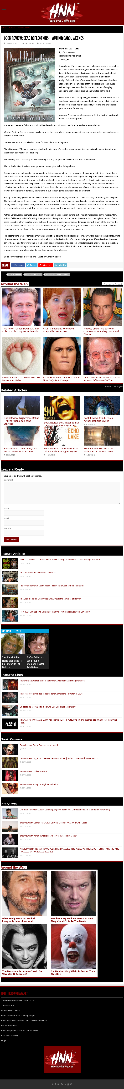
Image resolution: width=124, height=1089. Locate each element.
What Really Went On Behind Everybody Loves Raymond (18, 920)
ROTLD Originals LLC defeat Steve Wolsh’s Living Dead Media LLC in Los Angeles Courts (60, 559)
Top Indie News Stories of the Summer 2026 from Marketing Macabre (52, 681)
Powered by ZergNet (114, 386)
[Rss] (52, 1084)
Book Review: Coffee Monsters (34, 771)
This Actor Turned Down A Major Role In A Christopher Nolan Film (20, 330)
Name (6, 508)
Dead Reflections (33, 275)
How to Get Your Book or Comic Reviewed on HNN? (24, 1020)
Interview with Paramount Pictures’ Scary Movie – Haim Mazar (48, 836)
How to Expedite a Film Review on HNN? (19, 1030)
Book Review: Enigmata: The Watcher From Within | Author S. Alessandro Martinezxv (59, 758)
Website (7, 528)
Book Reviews (24, 27)
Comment (8, 480)
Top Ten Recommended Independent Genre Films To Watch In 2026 (51, 694)
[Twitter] (58, 1084)
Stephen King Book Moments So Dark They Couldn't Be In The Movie (72, 920)
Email (6, 518)
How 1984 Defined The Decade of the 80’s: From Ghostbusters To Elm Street (55, 612)
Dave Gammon (13, 43)
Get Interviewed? (9, 1025)
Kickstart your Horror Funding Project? (18, 1015)
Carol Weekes (14, 275)
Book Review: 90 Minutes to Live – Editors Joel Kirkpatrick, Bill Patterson (61, 425)
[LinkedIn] (65, 1084)
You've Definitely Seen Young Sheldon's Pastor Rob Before (35, 662)
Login (3, 1040)
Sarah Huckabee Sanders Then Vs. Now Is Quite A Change (62, 379)
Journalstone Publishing (57, 275)
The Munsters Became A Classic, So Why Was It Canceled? (22, 972)
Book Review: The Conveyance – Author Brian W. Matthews (21, 450)
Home (3, 27)
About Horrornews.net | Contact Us (17, 1000)
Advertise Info (8, 1005)
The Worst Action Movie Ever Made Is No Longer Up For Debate (12, 662)
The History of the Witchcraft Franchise (38, 572)
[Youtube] (68, 1084)
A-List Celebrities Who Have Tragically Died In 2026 (58, 330)
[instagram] (71, 1084)
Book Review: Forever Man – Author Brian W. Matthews (99, 450)
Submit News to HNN (11, 1010)
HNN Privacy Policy (9, 1035)
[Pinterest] (61, 1084)
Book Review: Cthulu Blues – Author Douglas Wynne (99, 419)
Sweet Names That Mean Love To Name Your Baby (21, 379)
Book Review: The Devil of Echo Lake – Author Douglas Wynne (61, 450)
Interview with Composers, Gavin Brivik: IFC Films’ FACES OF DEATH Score (53, 823)
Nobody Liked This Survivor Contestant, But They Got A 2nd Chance (101, 331)
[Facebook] (55, 1084)
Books (12, 27)
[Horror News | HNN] (62, 12)
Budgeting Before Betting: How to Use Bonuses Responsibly (47, 707)
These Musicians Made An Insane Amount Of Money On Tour (101, 379)
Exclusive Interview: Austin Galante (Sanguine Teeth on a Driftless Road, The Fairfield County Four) (65, 809)
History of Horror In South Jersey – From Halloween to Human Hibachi (52, 586)
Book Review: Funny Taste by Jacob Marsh (39, 745)
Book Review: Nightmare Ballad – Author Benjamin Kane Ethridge (21, 421)
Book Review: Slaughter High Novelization (39, 784)
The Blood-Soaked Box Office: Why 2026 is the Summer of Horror (50, 599)
